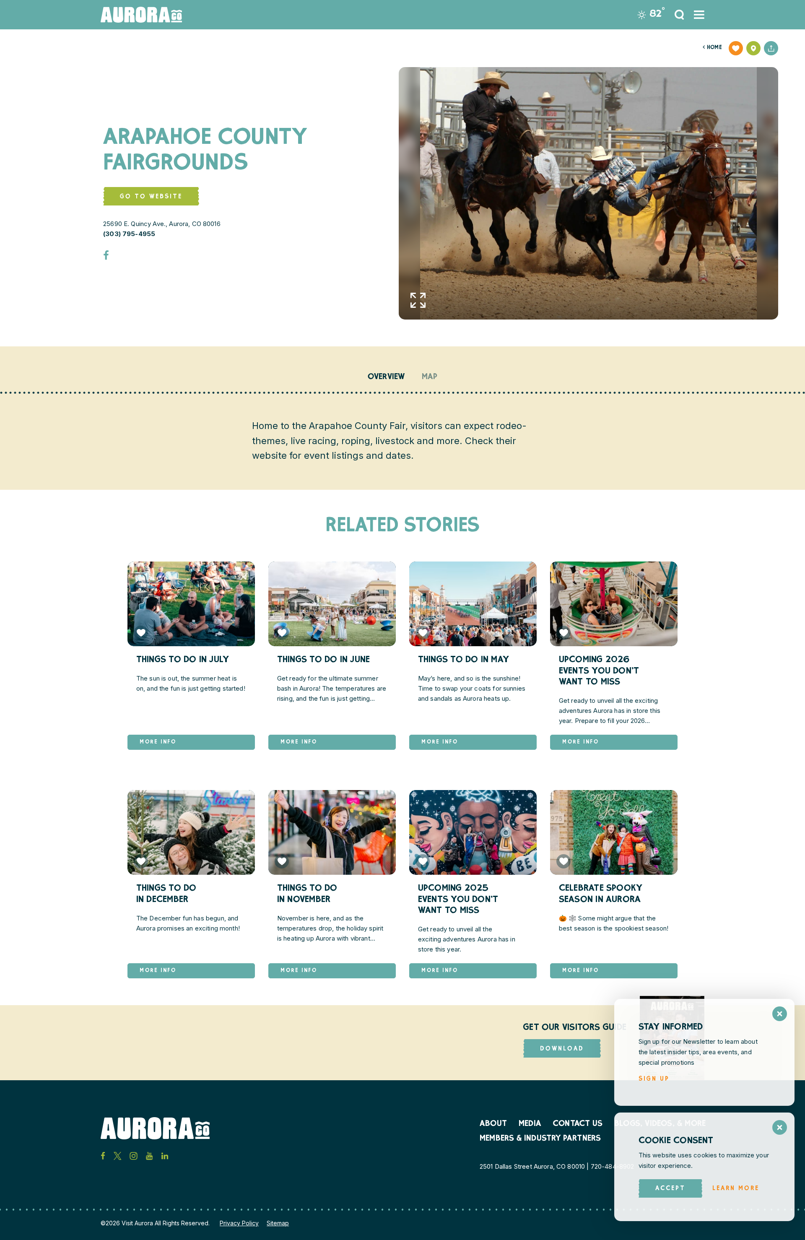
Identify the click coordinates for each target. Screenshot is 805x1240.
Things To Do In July (182, 660)
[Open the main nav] (699, 14)
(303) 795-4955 (129, 234)
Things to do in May (463, 660)
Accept (670, 1188)
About (493, 1124)
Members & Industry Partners (540, 1139)
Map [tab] (430, 377)
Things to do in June (323, 660)
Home (712, 48)
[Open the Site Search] (679, 15)
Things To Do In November (307, 894)
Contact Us (577, 1124)
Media (530, 1124)
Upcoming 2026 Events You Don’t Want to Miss (599, 671)
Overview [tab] (386, 377)
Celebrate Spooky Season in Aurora (601, 894)
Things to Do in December (166, 894)
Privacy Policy (239, 1223)
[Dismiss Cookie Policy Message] (779, 1127)
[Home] (141, 14)
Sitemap (278, 1223)
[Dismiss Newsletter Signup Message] (779, 1013)
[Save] (736, 48)
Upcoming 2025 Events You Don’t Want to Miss (458, 900)
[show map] (753, 48)
